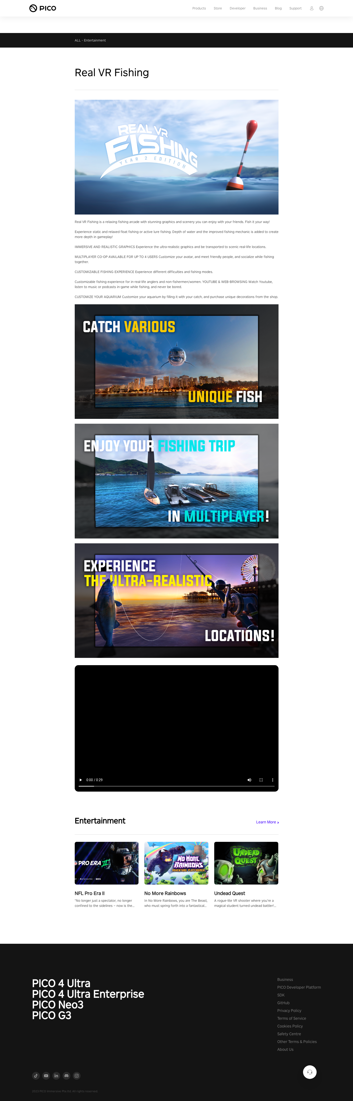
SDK (281, 995)
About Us (285, 1049)
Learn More (266, 822)
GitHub (283, 1002)
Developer (238, 8)
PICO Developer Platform (299, 987)
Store (218, 8)
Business (260, 8)
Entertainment (95, 40)
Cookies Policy (290, 1026)
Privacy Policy (289, 1010)
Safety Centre (289, 1033)
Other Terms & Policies (297, 1041)
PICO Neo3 (58, 1004)
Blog (278, 8)
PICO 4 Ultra (61, 983)
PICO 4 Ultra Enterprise (88, 994)
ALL (78, 40)
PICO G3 (52, 1015)
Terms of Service (291, 1018)
